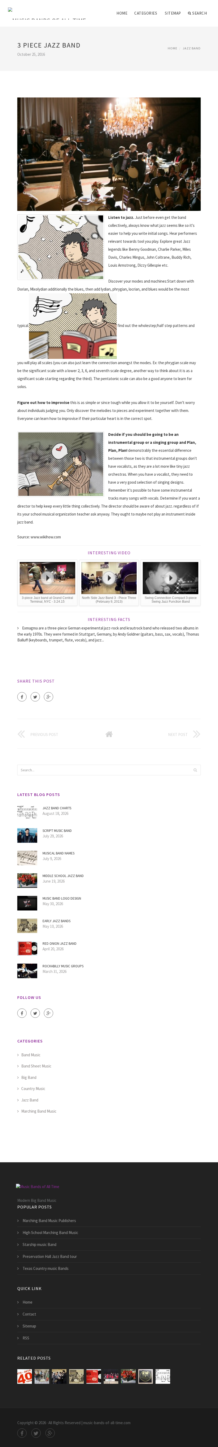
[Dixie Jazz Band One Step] (145, 1376)
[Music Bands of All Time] (47, 10)
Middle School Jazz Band (63, 876)
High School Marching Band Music (50, 1232)
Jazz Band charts (57, 808)
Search (199, 13)
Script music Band (57, 830)
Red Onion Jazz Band (60, 943)
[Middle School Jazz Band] (128, 1376)
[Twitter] (35, 696)
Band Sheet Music (36, 1066)
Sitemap (173, 13)
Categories (145, 13)
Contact (29, 1314)
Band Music (30, 1054)
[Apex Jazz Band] (24, 1376)
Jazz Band (192, 48)
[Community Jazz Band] (111, 1376)
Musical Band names (58, 853)
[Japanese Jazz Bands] (59, 1376)
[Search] (195, 770)
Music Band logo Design (62, 898)
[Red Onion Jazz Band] (93, 1376)
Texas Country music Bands (46, 1268)
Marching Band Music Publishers (49, 1220)
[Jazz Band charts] (163, 1376)
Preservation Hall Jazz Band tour (50, 1256)
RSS (26, 1337)
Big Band (28, 1077)
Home (121, 13)
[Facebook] (22, 696)
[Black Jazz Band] (42, 1376)
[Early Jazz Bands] (76, 1376)
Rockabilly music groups (63, 966)
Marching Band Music (38, 1111)
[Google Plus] (48, 696)
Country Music (33, 1088)
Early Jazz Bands (56, 921)
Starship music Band (39, 1244)
